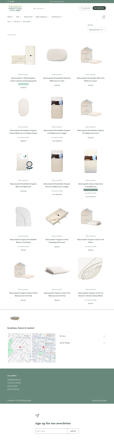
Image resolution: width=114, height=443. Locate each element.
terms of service (13, 389)
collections (16, 21)
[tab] (82, 336)
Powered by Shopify (99, 400)
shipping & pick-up (14, 379)
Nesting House (25, 400)
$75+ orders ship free (57, 1)
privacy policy (12, 386)
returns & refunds (14, 383)
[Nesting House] (15, 8)
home (9, 21)
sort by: (90, 25)
